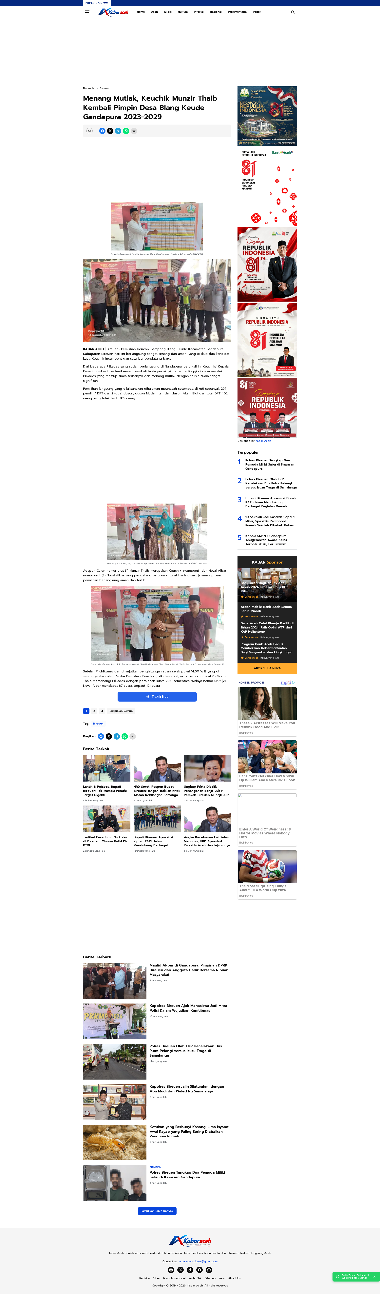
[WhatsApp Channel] (209, 1270)
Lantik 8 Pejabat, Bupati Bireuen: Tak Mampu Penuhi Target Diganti (105, 791)
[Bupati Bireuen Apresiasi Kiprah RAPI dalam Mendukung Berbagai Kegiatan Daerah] (157, 819)
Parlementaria (237, 12)
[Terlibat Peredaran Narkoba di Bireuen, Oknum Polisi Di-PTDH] (106, 819)
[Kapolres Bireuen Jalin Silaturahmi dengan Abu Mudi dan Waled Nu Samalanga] (114, 1102)
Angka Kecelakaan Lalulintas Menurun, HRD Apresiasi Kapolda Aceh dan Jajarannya (207, 841)
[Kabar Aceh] (113, 12)
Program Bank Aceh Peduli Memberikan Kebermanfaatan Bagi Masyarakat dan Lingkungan (267, 648)
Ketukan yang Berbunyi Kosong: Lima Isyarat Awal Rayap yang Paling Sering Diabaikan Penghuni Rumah (189, 1132)
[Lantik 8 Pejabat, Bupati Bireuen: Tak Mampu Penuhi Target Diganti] (106, 768)
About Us (234, 1278)
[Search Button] (293, 12)
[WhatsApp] (126, 131)
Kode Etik (195, 1278)
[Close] (374, 1276)
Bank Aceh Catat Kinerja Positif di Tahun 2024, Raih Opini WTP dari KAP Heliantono (267, 627)
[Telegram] (118, 131)
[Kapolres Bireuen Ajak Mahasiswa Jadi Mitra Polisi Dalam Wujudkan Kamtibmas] (114, 1021)
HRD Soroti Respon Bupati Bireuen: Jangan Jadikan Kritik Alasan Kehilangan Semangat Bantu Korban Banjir (157, 791)
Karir (222, 1278)
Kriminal (155, 1167)
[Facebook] (102, 131)
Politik (257, 12)
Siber (156, 1278)
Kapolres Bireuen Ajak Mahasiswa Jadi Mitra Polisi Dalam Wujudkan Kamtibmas (188, 1008)
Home (141, 12)
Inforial (199, 12)
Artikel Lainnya (267, 668)
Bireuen (98, 724)
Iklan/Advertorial (174, 1278)
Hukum (183, 12)
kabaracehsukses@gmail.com (198, 1261)
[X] (110, 131)
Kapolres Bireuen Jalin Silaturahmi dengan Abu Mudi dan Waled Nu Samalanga (187, 1089)
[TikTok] (190, 1270)
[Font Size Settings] (89, 131)
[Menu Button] (87, 12)
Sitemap (210, 1278)
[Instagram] (171, 1270)
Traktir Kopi (160, 696)
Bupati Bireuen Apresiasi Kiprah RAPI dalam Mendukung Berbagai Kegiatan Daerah (153, 841)
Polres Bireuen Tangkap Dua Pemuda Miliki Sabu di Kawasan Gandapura (187, 1175)
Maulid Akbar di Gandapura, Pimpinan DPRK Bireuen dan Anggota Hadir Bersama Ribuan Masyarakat (189, 970)
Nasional (216, 12)
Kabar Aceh (263, 441)
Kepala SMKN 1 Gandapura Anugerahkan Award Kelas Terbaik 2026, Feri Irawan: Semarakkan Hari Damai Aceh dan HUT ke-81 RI (268, 540)
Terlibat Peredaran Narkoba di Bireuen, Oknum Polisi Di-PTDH (105, 841)
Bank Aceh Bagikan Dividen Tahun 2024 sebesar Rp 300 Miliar (263, 587)
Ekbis (168, 12)
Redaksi (144, 1278)
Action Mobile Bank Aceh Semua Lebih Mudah (266, 609)
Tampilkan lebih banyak (157, 1211)
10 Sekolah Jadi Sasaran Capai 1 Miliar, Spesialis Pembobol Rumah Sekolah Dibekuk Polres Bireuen (269, 521)
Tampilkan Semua (121, 711)
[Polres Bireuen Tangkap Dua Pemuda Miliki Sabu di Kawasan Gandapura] (114, 1183)
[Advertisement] (190, 52)
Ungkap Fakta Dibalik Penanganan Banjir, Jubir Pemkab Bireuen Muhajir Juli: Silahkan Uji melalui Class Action (206, 791)
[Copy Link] (134, 131)
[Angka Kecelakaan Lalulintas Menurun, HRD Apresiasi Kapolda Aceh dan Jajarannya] (207, 819)
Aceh (154, 12)
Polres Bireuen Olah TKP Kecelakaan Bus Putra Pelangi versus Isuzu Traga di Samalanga (186, 1051)
